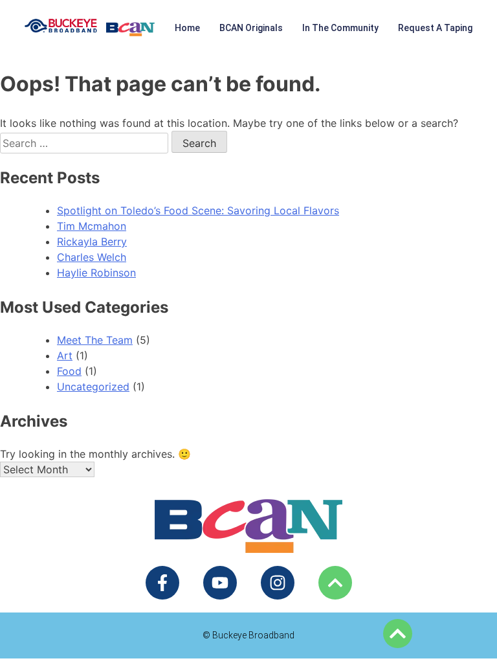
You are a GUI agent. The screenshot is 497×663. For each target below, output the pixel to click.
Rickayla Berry (92, 241)
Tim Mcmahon (91, 225)
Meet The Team (95, 339)
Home (187, 28)
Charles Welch (91, 257)
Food (69, 371)
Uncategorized (93, 386)
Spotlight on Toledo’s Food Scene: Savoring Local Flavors (198, 210)
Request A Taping (435, 28)
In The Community (340, 28)
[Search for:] (85, 143)
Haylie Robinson (96, 272)
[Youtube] (220, 583)
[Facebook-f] (162, 583)
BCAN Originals (251, 28)
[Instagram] (277, 583)
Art (64, 355)
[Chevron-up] (335, 583)
